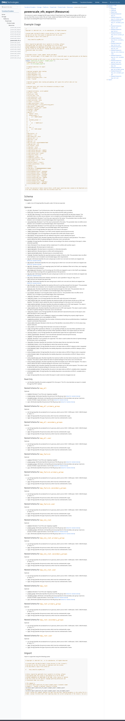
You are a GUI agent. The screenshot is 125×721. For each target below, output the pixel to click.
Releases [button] (105, 2)
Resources (70, 7)
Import (110, 79)
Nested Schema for (117, 22)
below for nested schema (34, 260)
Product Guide (62, 7)
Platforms (45, 7)
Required (113, 8)
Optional (113, 10)
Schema (110, 7)
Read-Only (114, 12)
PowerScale (53, 7)
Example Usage (112, 5)
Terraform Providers (30, 7)
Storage (39, 7)
